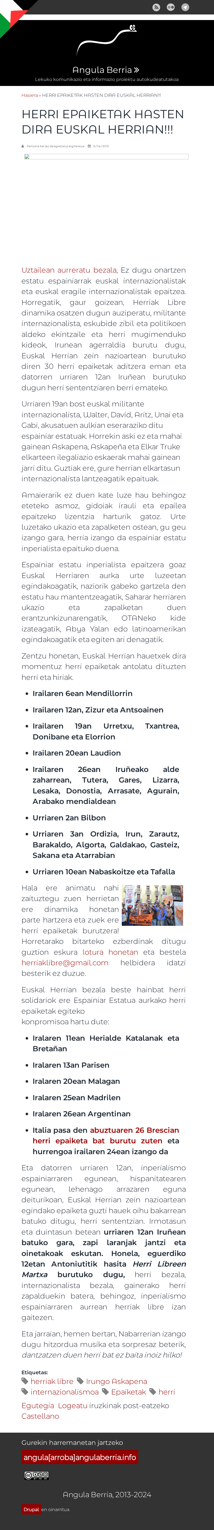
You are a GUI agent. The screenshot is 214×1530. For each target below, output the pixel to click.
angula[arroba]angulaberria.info (80, 1457)
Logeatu (72, 1405)
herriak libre (52, 1381)
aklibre (50, 962)
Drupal (31, 1509)
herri (29, 962)
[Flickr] (171, 6)
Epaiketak (128, 1391)
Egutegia (37, 1405)
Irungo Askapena (116, 1381)
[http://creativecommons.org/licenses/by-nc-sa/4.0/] (36, 1475)
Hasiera (29, 95)
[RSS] (156, 6)
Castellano (40, 1416)
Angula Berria (102, 70)
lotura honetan (107, 952)
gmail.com (89, 962)
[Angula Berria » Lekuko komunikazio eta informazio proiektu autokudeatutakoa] (107, 42)
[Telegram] (185, 6)
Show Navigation (9, 8)
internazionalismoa (65, 1391)
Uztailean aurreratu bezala (68, 270)
